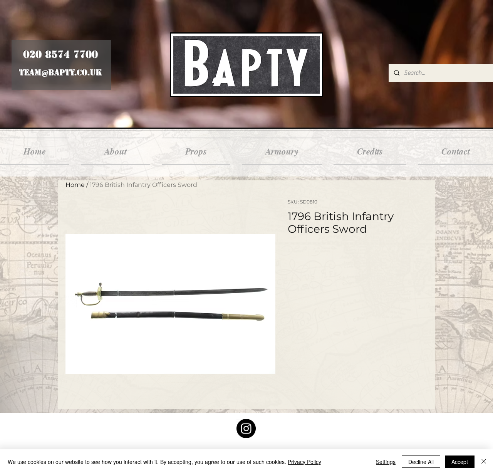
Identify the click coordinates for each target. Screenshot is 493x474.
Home (75, 184)
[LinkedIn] (246, 428)
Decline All (421, 462)
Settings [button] (386, 462)
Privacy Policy (304, 462)
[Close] (483, 462)
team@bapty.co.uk (60, 72)
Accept (459, 462)
